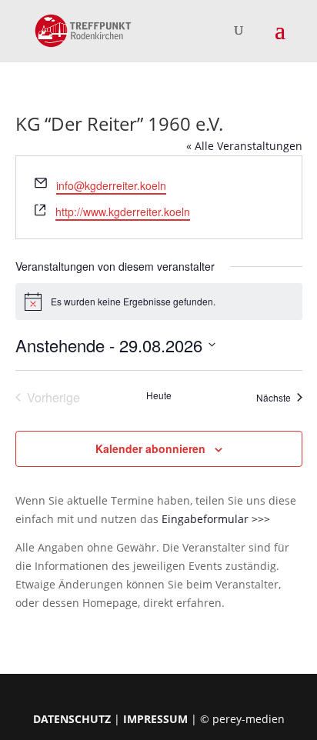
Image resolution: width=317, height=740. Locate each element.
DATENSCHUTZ (72, 719)
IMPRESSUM (155, 719)
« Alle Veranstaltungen (244, 145)
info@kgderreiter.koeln (111, 185)
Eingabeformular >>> (216, 519)
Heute (159, 395)
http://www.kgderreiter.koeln (122, 211)
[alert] (158, 301)
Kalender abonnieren (150, 448)
